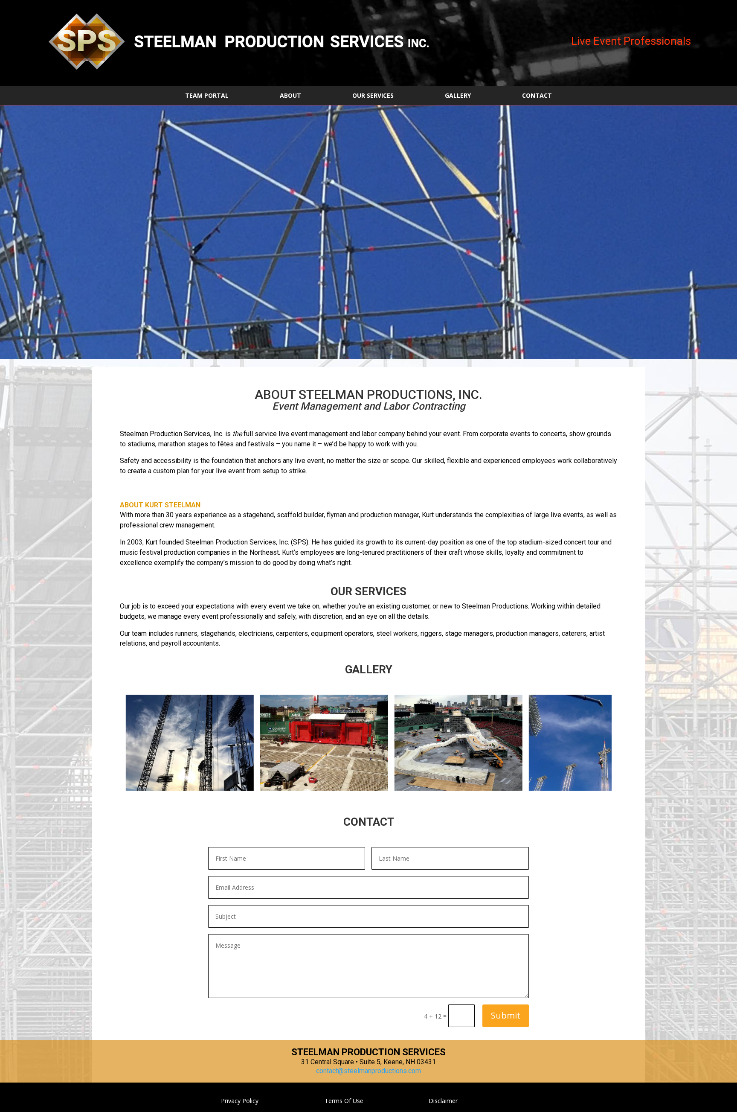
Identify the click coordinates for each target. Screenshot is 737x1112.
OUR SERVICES (373, 96)
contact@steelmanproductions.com (368, 1071)
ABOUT (290, 96)
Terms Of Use (344, 1101)
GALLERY (458, 96)
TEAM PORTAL (207, 96)
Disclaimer (443, 1101)
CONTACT (537, 96)
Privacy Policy (239, 1101)
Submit (505, 1015)
